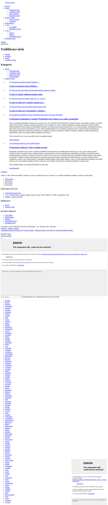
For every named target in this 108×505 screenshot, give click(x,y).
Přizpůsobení (9, 23)
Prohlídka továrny (15, 29)
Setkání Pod (18, 230)
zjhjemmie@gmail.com (12, 193)
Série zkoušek (14, 14)
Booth (7, 8)
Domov (7, 6)
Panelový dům (10, 17)
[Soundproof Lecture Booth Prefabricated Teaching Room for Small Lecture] (36, 115)
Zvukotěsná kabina (7, 230)
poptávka (12, 140)
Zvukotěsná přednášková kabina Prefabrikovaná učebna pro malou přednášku (43, 119)
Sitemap (3, 228)
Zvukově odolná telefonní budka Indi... (26, 94)
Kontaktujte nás (10, 38)
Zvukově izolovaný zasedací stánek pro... (27, 102)
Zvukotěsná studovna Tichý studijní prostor (28, 147)
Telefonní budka (40, 230)
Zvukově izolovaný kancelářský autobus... (27, 111)
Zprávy (11, 33)
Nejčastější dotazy (15, 37)
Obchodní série (14, 10)
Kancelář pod (50, 230)
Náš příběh (13, 27)
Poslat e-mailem (6, 236)
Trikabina (12, 21)
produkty (8, 56)
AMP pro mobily (13, 228)
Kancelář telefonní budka (64, 230)
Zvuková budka (28, 230)
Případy (11, 35)
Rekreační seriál (14, 16)
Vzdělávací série (14, 12)
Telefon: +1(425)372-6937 (14, 197)
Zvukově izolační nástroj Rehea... (23, 86)
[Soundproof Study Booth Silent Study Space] (24, 143)
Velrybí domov (14, 19)
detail (17, 140)
